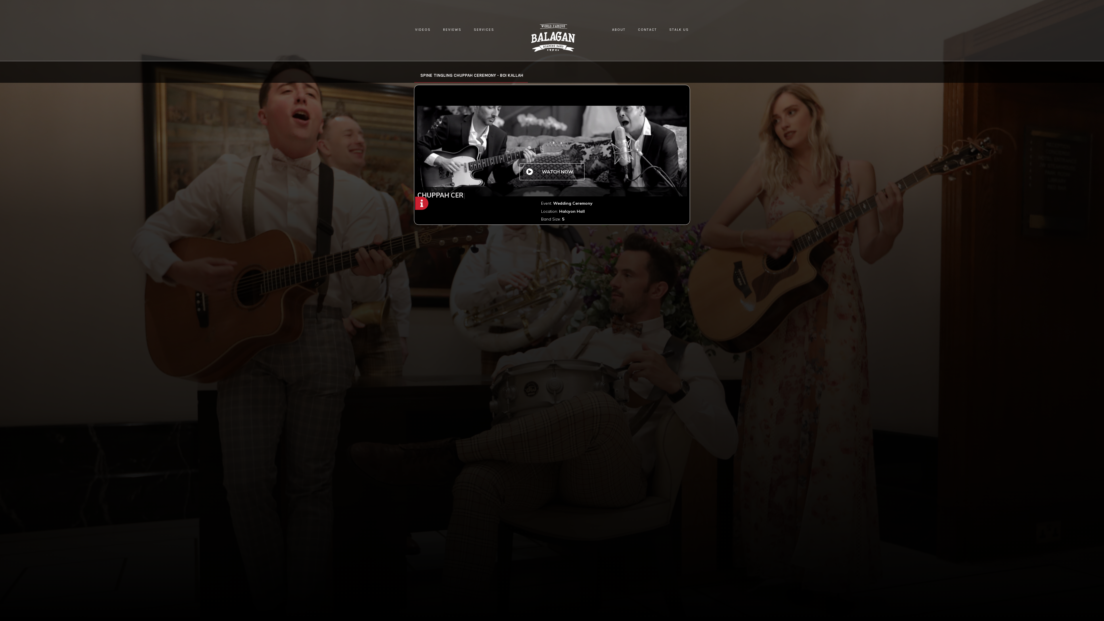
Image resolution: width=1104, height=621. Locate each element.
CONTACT (647, 30)
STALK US (679, 30)
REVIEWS (452, 30)
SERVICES (484, 30)
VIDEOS (423, 30)
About (619, 30)
